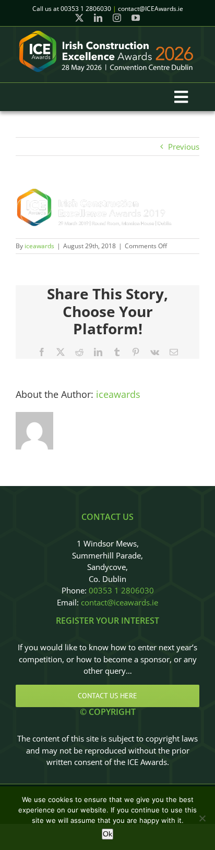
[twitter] (79, 18)
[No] (202, 818)
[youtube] (136, 18)
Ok (107, 834)
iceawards (39, 245)
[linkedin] (98, 18)
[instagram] (117, 18)
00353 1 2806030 (121, 590)
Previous (183, 146)
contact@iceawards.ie (119, 602)
